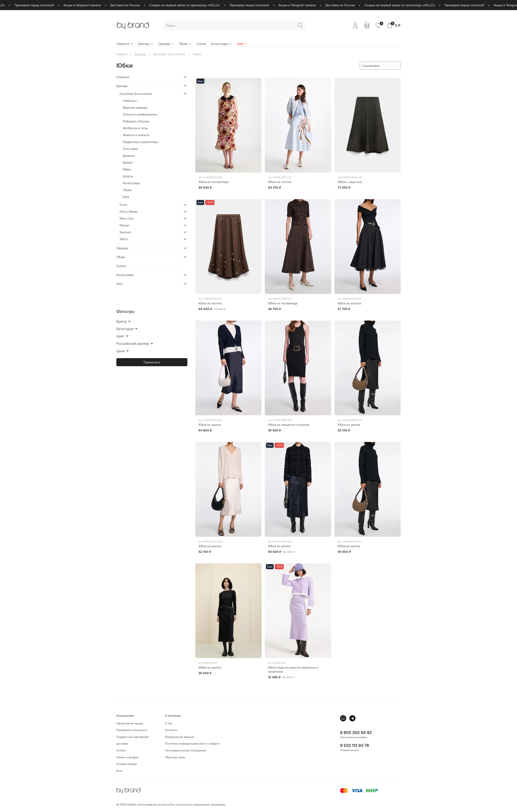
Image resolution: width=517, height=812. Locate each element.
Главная (121, 54)
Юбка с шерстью (350, 182)
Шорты (128, 176)
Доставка (122, 743)
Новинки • (130, 101)
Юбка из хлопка (279, 182)
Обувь (183, 44)
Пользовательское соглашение (185, 750)
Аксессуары (219, 44)
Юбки (127, 169)
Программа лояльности (131, 730)
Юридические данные (179, 737)
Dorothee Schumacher (169, 54)
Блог (119, 771)
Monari (124, 225)
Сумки (201, 44)
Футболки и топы (135, 128)
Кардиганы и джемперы (140, 142)
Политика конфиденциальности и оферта (192, 743)
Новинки (123, 44)
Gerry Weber (129, 211)
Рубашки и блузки (136, 121)
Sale (240, 44)
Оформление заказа (129, 723)
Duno (123, 205)
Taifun (124, 239)
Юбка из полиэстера (214, 182)
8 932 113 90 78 (354, 745)
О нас (168, 723)
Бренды (144, 44)
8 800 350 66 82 (356, 732)
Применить (152, 362)
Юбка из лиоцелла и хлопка (288, 425)
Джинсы (129, 156)
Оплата (121, 750)
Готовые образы (126, 764)
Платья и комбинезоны (140, 114)
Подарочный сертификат (132, 737)
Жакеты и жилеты (136, 135)
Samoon (125, 232)
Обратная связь (175, 757)
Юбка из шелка (210, 425)
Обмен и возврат (127, 757)
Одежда (164, 44)
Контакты (171, 730)
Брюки (127, 162)
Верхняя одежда (135, 107)
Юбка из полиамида (282, 303)
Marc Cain (127, 218)
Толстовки (130, 149)
